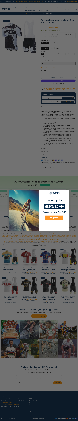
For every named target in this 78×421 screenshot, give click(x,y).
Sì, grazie (54, 217)
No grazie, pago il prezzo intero (54, 222)
